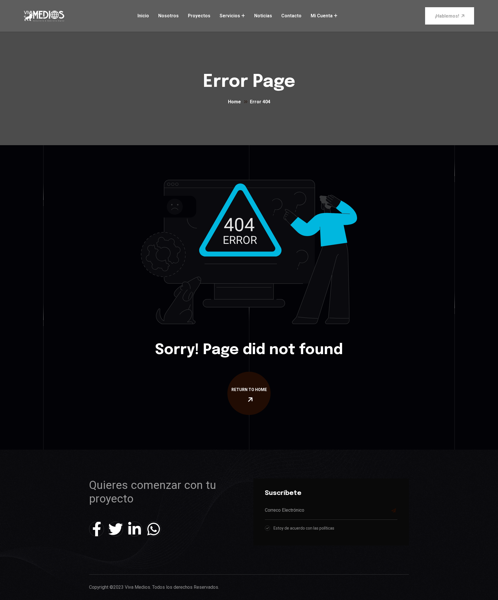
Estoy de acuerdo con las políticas (303, 528)
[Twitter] (115, 529)
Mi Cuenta (322, 15)
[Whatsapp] (153, 529)
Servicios (230, 15)
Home (234, 101)
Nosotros (168, 15)
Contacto (291, 15)
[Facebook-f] (96, 529)
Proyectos (199, 15)
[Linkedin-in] (134, 529)
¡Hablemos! (447, 16)
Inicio (143, 15)
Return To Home (249, 389)
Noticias (263, 15)
